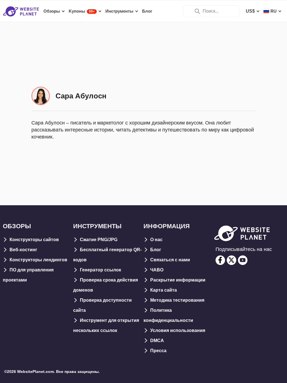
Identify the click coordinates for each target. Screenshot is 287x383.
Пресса (158, 350)
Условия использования (177, 330)
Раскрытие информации (177, 280)
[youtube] (242, 260)
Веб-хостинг (23, 249)
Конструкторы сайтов (34, 239)
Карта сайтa (163, 290)
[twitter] (231, 260)
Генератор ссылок (100, 269)
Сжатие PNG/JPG (98, 239)
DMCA (157, 340)
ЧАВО (156, 269)
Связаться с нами (170, 259)
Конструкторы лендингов (38, 259)
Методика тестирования (177, 300)
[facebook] (220, 260)
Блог (155, 249)
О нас (156, 239)
